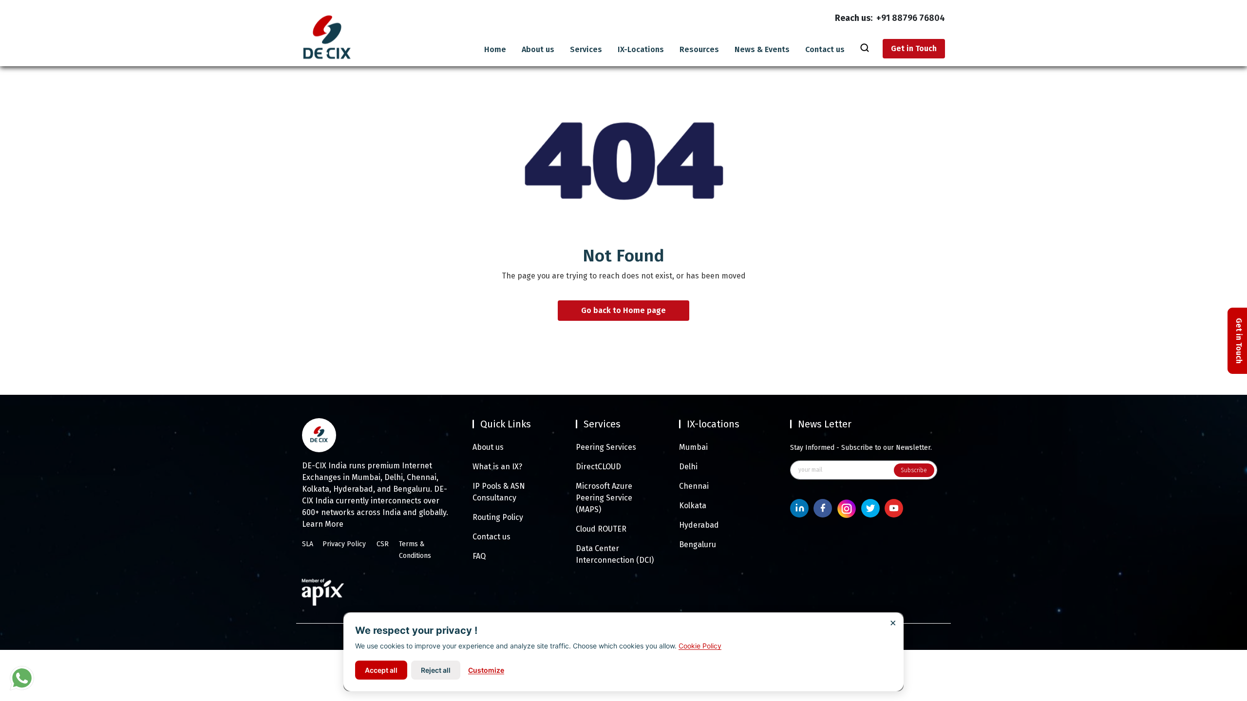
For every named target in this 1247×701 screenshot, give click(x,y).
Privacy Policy (344, 544)
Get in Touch (914, 48)
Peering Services (606, 447)
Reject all (436, 670)
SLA (307, 544)
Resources (699, 50)
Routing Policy (497, 517)
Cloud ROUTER (601, 529)
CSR (383, 544)
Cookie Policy (700, 646)
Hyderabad (699, 525)
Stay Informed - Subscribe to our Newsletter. (861, 447)
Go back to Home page (623, 310)
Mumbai (693, 447)
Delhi (688, 466)
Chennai (694, 486)
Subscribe (914, 470)
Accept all (381, 670)
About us (538, 50)
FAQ (479, 556)
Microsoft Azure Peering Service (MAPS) (604, 497)
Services (586, 50)
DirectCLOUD (598, 466)
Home (495, 50)
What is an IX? (497, 466)
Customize (486, 670)
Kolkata (692, 505)
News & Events (762, 50)
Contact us (825, 50)
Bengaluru (697, 544)
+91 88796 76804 (910, 18)
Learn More (322, 524)
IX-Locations (641, 50)
